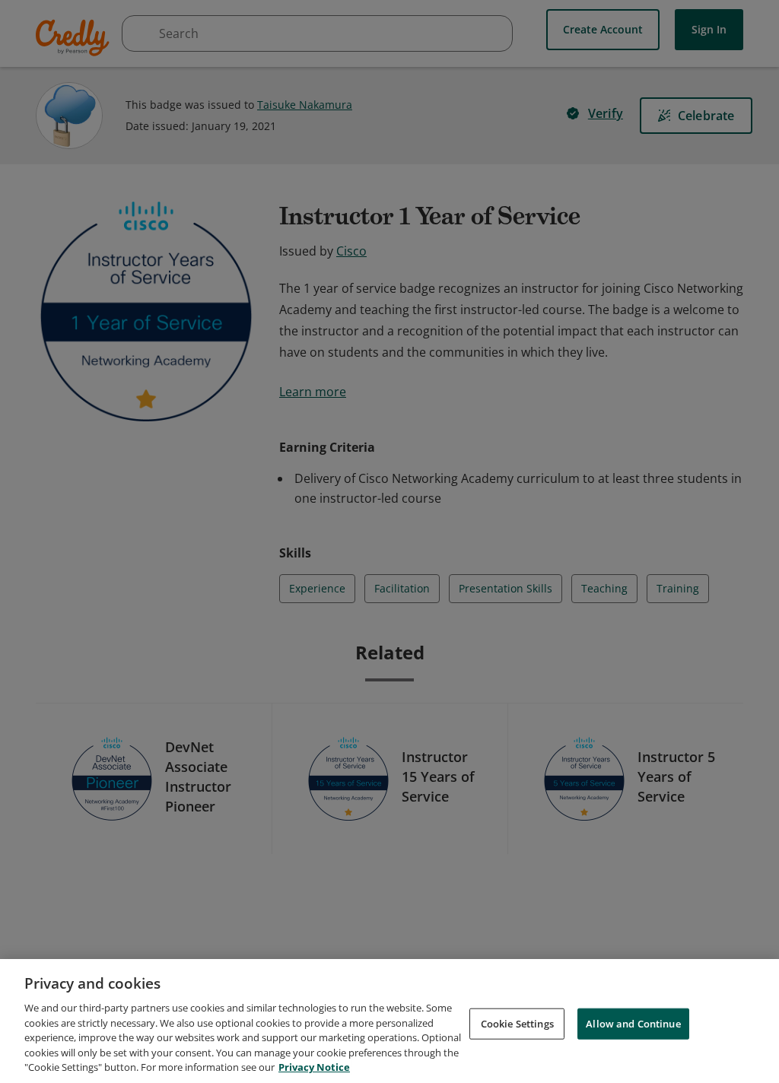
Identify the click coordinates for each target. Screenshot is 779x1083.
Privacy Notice (314, 1067)
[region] (389, 1021)
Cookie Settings (517, 1023)
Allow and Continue (633, 1023)
